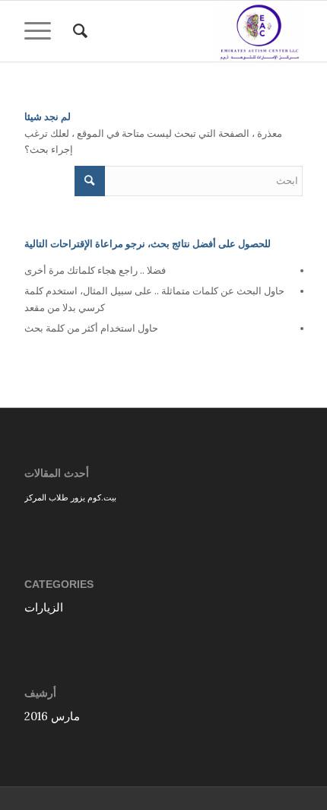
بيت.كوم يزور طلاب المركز (70, 497)
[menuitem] (78, 31)
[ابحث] (78, 31)
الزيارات (43, 607)
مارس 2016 (52, 716)
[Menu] (42, 31)
